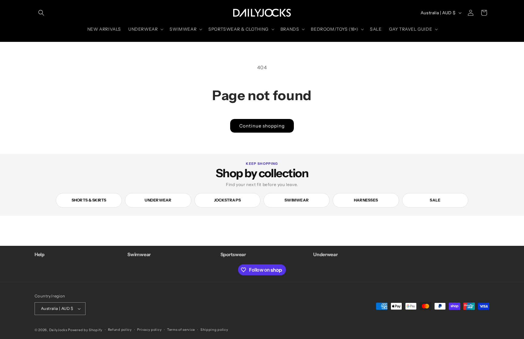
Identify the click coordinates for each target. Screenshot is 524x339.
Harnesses (366, 200)
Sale (435, 200)
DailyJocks (58, 330)
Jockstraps (227, 200)
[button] (41, 12)
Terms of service (181, 329)
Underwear (158, 200)
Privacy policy (149, 329)
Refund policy (120, 329)
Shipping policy (214, 329)
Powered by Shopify (85, 330)
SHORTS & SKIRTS (89, 200)
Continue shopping (262, 126)
